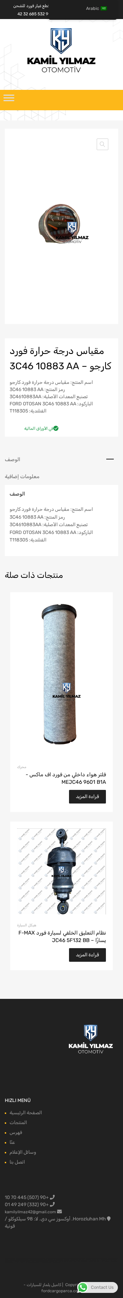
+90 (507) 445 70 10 (27, 1197)
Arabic (92, 8)
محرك (21, 767)
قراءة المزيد (87, 796)
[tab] (61, 459)
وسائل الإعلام (23, 1152)
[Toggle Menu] (8, 100)
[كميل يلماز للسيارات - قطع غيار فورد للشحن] (61, 71)
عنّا (12, 1142)
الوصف (12, 459)
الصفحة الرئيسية (26, 1113)
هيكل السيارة (26, 925)
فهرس (16, 1132)
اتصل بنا (17, 1162)
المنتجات (18, 1122)
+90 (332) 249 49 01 (27, 1204)
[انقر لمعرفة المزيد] (91, 1039)
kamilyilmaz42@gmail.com (30, 1212)
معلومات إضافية (22, 476)
